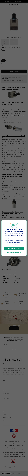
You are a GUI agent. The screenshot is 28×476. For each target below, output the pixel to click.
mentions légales (14, 244)
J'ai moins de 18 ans (14, 252)
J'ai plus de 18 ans (14, 248)
